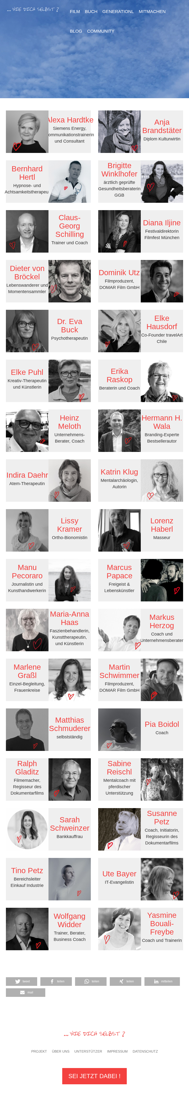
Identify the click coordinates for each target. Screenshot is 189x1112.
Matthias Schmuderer (69, 724)
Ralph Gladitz (27, 767)
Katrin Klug (119, 472)
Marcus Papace (119, 571)
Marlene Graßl (27, 671)
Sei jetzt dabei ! (94, 1076)
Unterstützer (88, 1051)
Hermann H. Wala (162, 422)
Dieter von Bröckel (27, 272)
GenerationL (118, 11)
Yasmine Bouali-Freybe (161, 923)
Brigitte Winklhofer (119, 169)
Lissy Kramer (69, 524)
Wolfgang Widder (69, 920)
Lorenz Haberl (161, 524)
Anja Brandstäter (162, 126)
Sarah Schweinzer (69, 823)
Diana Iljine (162, 222)
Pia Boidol (162, 724)
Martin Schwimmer (119, 671)
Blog (76, 31)
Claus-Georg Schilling (69, 226)
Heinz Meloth (69, 422)
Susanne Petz (162, 817)
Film (75, 11)
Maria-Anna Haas (69, 618)
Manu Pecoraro (27, 571)
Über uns (60, 1051)
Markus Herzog (161, 621)
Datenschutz (145, 1051)
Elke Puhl (27, 372)
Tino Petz (27, 870)
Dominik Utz (119, 272)
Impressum (117, 1051)
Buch (91, 11)
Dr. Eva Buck (69, 325)
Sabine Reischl (119, 767)
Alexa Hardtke (70, 120)
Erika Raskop (119, 375)
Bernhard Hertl (27, 172)
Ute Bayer (119, 873)
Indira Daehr (27, 475)
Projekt (39, 1051)
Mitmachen (152, 11)
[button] (125, 981)
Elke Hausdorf (161, 322)
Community (100, 31)
